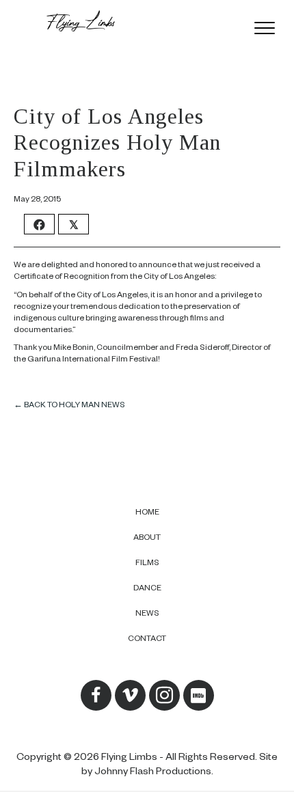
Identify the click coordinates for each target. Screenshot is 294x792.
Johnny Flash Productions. (153, 772)
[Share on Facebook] (39, 224)
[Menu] (264, 28)
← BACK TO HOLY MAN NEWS (69, 406)
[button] (96, 695)
